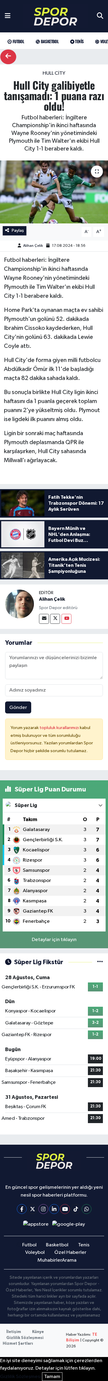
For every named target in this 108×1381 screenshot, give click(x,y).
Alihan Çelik (33, 246)
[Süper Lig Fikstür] (100, 962)
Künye (38, 1332)
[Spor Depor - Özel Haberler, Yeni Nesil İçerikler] (55, 16)
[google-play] (68, 1225)
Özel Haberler (70, 1252)
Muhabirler (50, 1260)
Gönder (18, 707)
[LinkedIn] (54, 1209)
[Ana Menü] (7, 16)
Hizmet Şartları (18, 1344)
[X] (33, 1209)
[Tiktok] (76, 1209)
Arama (69, 1260)
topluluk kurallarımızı (60, 727)
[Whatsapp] (87, 1209)
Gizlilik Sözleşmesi (25, 1338)
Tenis (78, 41)
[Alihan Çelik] (19, 603)
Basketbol (49, 41)
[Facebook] (22, 1209)
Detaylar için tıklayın (54, 939)
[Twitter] (55, 619)
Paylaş (18, 230)
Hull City (54, 73)
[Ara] (100, 16)
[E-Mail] (44, 619)
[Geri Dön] (8, 56)
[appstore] (36, 1225)
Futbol (17, 41)
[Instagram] (43, 1209)
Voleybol (35, 1252)
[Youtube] (66, 619)
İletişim (13, 1332)
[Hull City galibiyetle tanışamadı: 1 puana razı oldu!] (54, 192)
